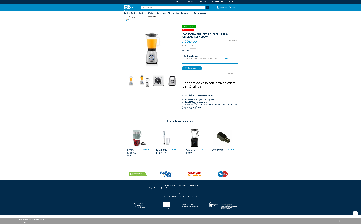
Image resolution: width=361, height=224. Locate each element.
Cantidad (185, 50)
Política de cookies (198, 188)
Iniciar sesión (223, 7)
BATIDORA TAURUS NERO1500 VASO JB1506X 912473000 (190, 151)
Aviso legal (209, 188)
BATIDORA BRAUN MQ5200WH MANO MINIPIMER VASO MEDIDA (161, 151)
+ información (189, 60)
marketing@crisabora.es (229, 1)
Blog (150, 188)
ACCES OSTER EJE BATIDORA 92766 (217, 149)
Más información (22, 222)
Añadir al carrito (193, 68)
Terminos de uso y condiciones (181, 188)
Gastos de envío (193, 185)
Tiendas (156, 188)
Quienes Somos (165, 188)
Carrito (234, 7)
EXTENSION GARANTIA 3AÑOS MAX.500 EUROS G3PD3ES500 (207, 59)
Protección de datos (169, 185)
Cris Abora (129, 7)
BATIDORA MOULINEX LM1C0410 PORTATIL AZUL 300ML (132, 152)
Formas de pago (181, 185)
